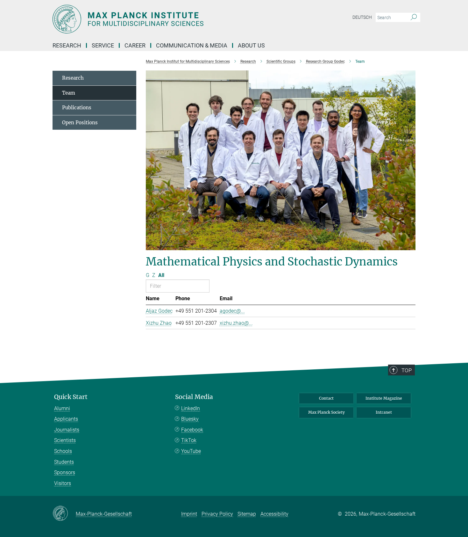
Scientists (65, 440)
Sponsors (64, 472)
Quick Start (71, 397)
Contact (326, 398)
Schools (63, 451)
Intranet (384, 412)
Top (406, 370)
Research (73, 78)
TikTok (188, 440)
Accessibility (274, 514)
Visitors (62, 483)
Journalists (66, 430)
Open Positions (80, 123)
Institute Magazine (383, 398)
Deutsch (362, 17)
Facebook (192, 430)
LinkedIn (190, 408)
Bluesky (190, 419)
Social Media (194, 397)
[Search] (413, 17)
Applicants (66, 419)
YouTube (191, 451)
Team (68, 93)
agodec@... (232, 311)
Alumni (62, 408)
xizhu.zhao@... (236, 323)
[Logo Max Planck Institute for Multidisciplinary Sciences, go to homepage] (172, 19)
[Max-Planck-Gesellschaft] (64, 513)
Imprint (189, 514)
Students (64, 462)
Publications (76, 108)
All (161, 275)
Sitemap (247, 514)
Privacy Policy (217, 514)
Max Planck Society (326, 412)
